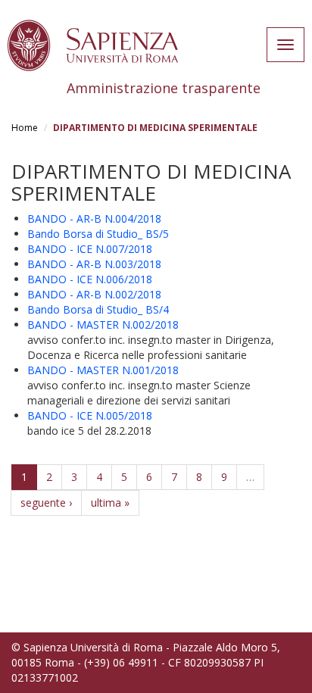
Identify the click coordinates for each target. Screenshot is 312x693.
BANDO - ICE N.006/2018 (89, 279)
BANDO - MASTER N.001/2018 (103, 370)
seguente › (46, 502)
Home (24, 127)
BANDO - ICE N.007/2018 (89, 249)
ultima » (110, 502)
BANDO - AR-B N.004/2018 (94, 218)
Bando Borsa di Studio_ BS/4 (98, 309)
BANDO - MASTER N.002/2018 (103, 324)
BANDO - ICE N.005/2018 (89, 415)
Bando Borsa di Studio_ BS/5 (98, 233)
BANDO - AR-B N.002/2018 (94, 294)
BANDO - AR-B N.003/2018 (94, 264)
